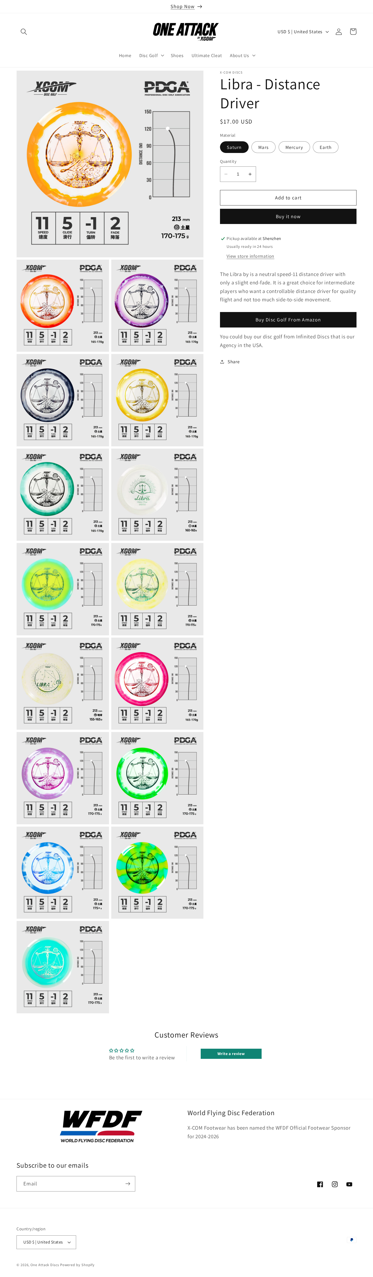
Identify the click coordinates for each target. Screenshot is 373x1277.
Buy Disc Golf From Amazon (288, 320)
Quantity (228, 161)
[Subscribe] (128, 1184)
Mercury (294, 147)
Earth (326, 147)
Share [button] (234, 361)
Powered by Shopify (77, 1264)
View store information (250, 256)
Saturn (234, 147)
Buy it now (288, 216)
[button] (23, 31)
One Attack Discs (44, 1264)
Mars (263, 147)
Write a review (231, 1053)
